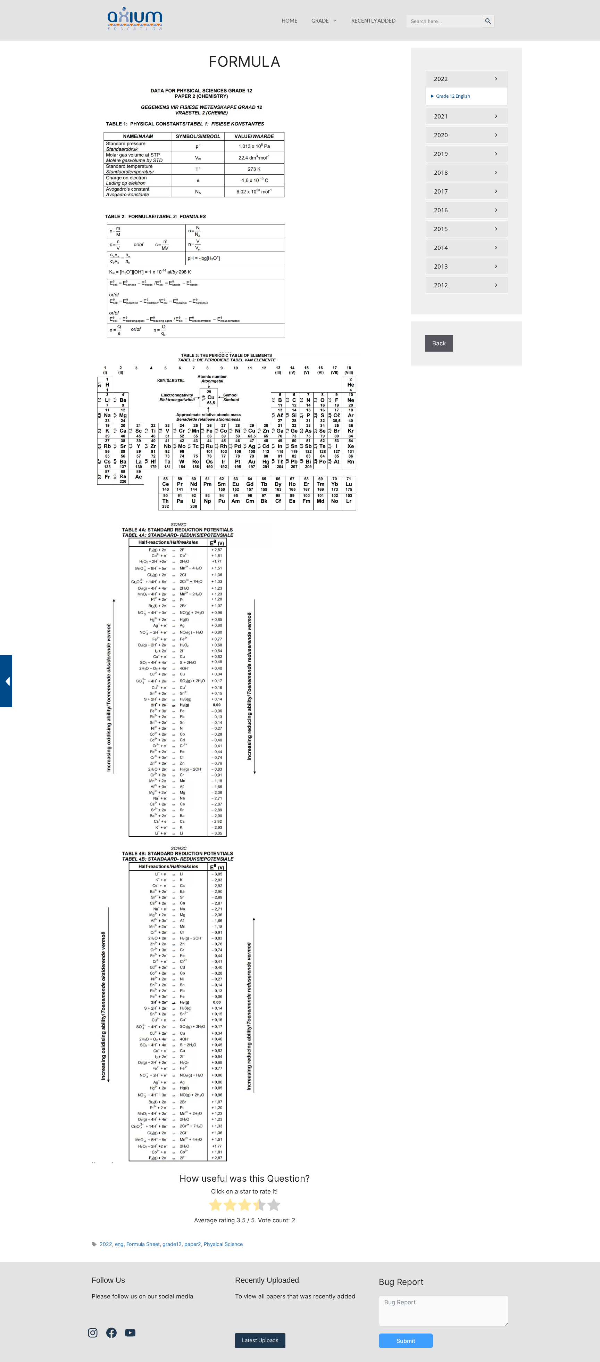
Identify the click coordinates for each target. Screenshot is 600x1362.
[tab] (466, 79)
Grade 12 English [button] (453, 96)
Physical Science (223, 1244)
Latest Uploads (260, 1340)
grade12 (172, 1244)
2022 (106, 1244)
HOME (290, 21)
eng (119, 1244)
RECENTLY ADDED (373, 21)
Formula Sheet (143, 1244)
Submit (406, 1340)
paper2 (192, 1244)
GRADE (320, 21)
